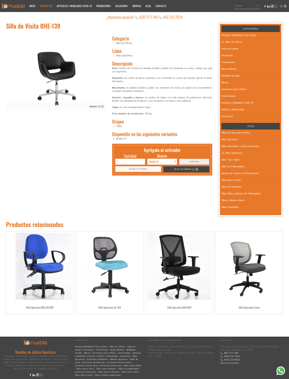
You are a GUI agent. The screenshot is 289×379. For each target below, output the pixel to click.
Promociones (103, 6)
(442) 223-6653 (231, 359)
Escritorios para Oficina (104, 353)
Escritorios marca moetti (119, 362)
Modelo (162, 156)
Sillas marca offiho (132, 365)
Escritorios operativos (85, 371)
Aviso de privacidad (229, 363)
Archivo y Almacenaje (107, 356)
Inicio (32, 6)
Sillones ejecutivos (119, 359)
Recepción (89, 349)
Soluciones (121, 6)
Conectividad (124, 353)
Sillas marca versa (85, 368)
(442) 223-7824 (231, 356)
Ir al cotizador (185, 169)
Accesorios (125, 356)
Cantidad (130, 156)
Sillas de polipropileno (128, 368)
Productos (46, 6)
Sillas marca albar (130, 371)
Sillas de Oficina (117, 346)
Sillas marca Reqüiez (106, 368)
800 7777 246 (148, 17)
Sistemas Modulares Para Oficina (91, 346)
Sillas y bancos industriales (108, 375)
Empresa (136, 6)
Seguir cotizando (138, 169)
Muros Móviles (117, 349)
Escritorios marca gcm (110, 365)
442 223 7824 (172, 17)
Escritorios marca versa (86, 365)
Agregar (194, 161)
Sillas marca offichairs (108, 371)
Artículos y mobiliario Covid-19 (74, 6)
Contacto (160, 6)
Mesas (87, 353)
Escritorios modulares (97, 359)
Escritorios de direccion (93, 362)
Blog (148, 6)
